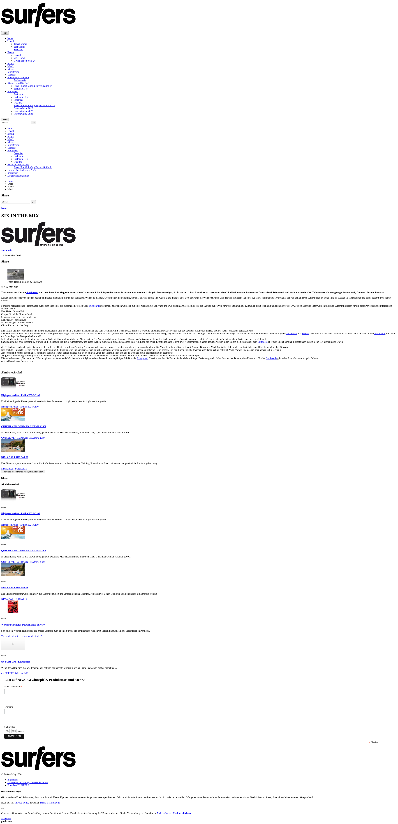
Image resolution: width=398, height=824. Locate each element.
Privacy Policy (22, 802)
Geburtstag (9, 727)
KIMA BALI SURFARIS (14, 457)
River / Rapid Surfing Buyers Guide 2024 (34, 105)
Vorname (8, 707)
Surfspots (18, 49)
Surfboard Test (21, 88)
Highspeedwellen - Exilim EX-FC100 (20, 395)
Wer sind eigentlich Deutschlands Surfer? (23, 624)
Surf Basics (13, 72)
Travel (10, 41)
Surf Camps (19, 46)
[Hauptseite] (38, 25)
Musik (10, 66)
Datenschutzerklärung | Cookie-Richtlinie (27, 782)
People (10, 63)
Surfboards (19, 94)
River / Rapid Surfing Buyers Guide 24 (33, 86)
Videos (10, 69)
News (10, 38)
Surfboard (263, 342)
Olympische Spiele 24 (24, 60)
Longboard (142, 358)
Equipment (12, 91)
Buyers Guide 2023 (23, 108)
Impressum (12, 173)
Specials (11, 74)
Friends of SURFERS (18, 77)
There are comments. (23, 472)
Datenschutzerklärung (18, 175)
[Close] (2, 808)
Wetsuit (305, 333)
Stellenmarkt (20, 80)
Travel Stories (20, 44)
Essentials (18, 100)
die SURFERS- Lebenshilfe (15, 661)
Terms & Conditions (50, 802)
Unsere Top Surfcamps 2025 (21, 170)
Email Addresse (13, 686)
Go (33, 123)
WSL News (19, 58)
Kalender (18, 55)
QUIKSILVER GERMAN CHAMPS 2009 (23, 426)
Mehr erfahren (164, 813)
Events (10, 52)
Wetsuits (18, 102)
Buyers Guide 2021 (23, 114)
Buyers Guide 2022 (23, 111)
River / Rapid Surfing (18, 83)
